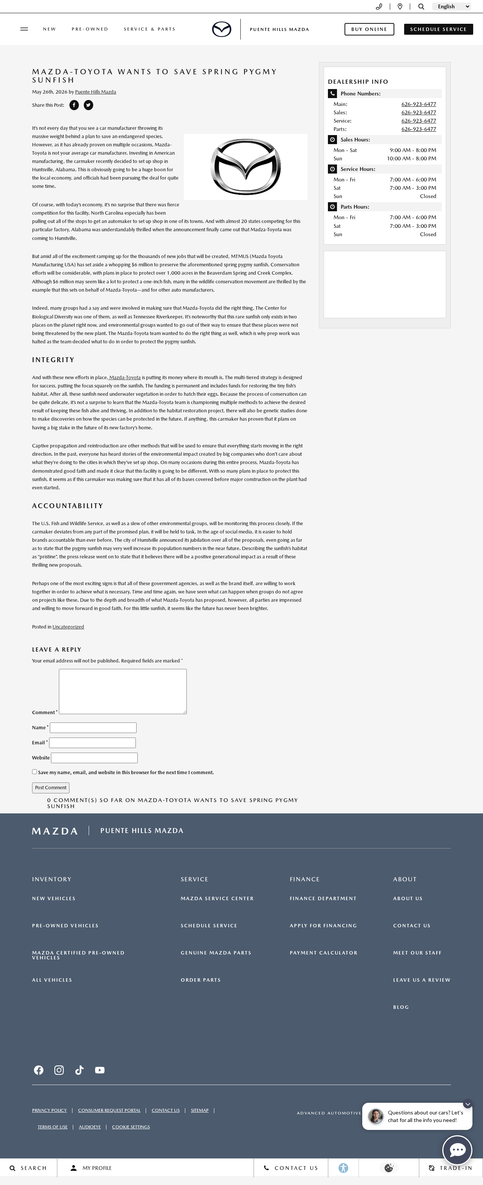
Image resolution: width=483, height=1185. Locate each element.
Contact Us (412, 925)
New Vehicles (54, 898)
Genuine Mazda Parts (216, 953)
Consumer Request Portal (109, 1110)
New (50, 29)
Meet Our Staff (417, 953)
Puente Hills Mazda (95, 92)
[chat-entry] (457, 1150)
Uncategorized (68, 627)
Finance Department (323, 898)
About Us (408, 898)
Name (40, 727)
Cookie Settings (131, 1127)
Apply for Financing (323, 925)
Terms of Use (53, 1127)
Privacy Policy (49, 1110)
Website (41, 758)
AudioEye (90, 1127)
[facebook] (38, 1070)
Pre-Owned (90, 29)
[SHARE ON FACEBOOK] (74, 105)
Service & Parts (150, 29)
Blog (401, 1007)
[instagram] (59, 1070)
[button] (421, 6)
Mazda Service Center (217, 898)
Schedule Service (209, 925)
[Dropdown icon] (379, 6)
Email (40, 742)
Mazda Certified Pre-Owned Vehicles (78, 955)
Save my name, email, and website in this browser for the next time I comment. (126, 772)
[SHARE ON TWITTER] (88, 105)
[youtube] (99, 1070)
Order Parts (201, 980)
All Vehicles (52, 980)
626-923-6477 (418, 104)
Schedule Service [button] (438, 29)
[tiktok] (79, 1070)
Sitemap (200, 1110)
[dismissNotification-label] (467, 1103)
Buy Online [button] (369, 29)
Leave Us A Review (422, 980)
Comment (45, 712)
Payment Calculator (324, 953)
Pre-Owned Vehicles (65, 925)
